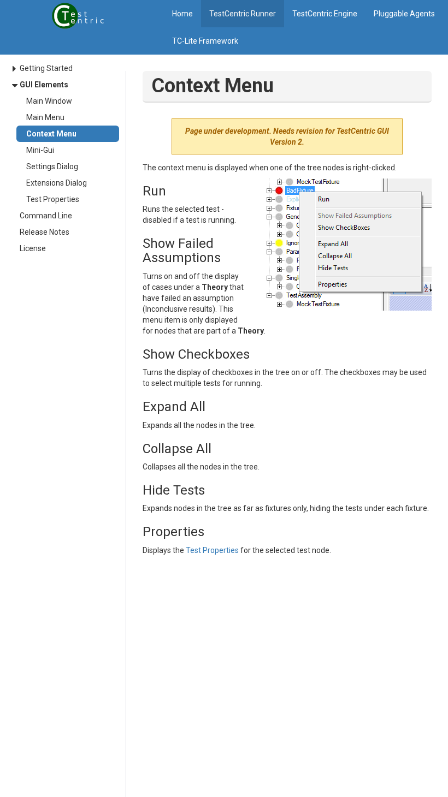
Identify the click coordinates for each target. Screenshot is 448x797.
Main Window (49, 101)
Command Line (46, 215)
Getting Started (46, 68)
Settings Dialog (52, 166)
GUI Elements (44, 84)
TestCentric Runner (242, 13)
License (33, 248)
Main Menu (45, 117)
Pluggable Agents (404, 13)
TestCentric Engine (324, 13)
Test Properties (52, 199)
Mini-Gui (40, 150)
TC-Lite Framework (205, 41)
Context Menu (51, 133)
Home (182, 13)
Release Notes (44, 232)
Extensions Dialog (56, 183)
